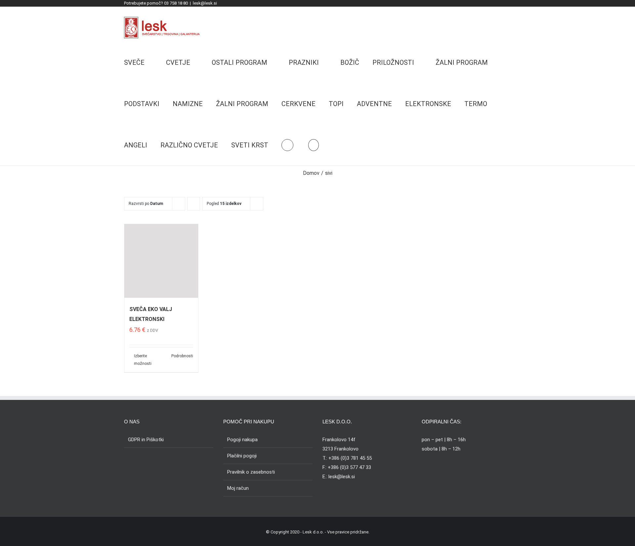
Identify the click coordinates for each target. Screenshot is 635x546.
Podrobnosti (182, 356)
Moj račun (238, 488)
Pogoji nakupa (242, 440)
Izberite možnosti (142, 360)
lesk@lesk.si (205, 3)
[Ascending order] (193, 204)
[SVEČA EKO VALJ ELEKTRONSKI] (161, 261)
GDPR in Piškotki (146, 440)
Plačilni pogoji (242, 456)
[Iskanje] (313, 145)
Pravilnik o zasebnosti (251, 472)
